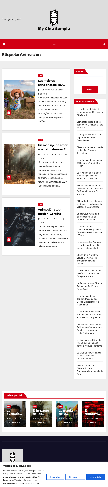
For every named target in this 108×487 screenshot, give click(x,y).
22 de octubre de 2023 (51, 154)
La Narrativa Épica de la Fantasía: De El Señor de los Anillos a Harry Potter (89, 315)
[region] (54, 474)
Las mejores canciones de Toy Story (50, 85)
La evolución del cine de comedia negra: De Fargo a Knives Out (90, 112)
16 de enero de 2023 (50, 219)
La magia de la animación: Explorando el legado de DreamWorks (89, 137)
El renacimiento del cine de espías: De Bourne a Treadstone (90, 150)
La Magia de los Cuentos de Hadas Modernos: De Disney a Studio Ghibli (89, 245)
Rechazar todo (75, 477)
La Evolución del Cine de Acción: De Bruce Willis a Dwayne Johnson (89, 273)
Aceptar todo (95, 477)
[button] (104, 44)
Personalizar (55, 477)
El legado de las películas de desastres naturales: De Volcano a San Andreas (89, 204)
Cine (40, 75)
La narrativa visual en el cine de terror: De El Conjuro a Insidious (88, 217)
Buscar (79, 71)
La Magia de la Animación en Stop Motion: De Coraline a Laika (89, 356)
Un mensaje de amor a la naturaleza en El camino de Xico (52, 149)
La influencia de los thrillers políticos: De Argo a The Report (90, 163)
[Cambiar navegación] (54, 43)
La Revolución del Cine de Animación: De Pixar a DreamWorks (89, 286)
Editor (43, 94)
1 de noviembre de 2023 (51, 90)
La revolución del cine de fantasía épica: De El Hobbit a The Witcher (89, 176)
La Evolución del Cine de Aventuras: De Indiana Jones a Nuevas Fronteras (89, 343)
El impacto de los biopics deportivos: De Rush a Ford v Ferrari (90, 125)
